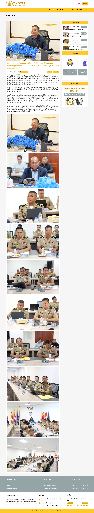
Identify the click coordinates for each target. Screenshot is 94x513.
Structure (8, 483)
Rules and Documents (11, 488)
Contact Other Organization (50, 488)
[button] (60, 10)
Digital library (80, 10)
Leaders (8, 486)
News (54, 10)
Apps (86, 10)
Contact (46, 483)
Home (50, 10)
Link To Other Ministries (50, 486)
